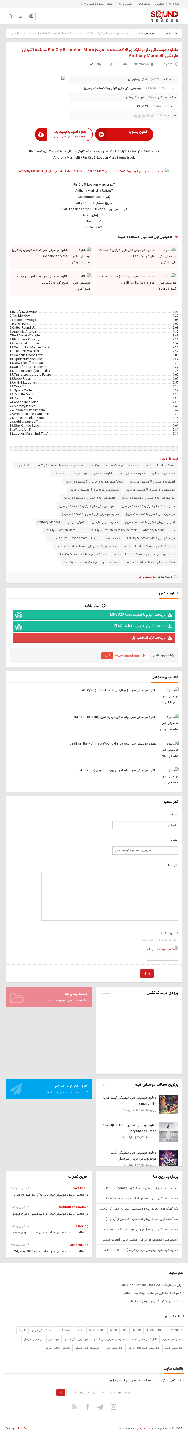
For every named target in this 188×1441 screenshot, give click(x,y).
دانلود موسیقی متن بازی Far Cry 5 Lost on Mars (144, 555)
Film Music (174, 1330)
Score (114, 1330)
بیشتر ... (105, 993)
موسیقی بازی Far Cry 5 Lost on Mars (114, 466)
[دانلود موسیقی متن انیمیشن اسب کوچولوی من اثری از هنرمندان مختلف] (168, 1159)
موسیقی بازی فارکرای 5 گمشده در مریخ (150, 490)
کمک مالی (144, 4)
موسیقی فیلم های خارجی (143, 1348)
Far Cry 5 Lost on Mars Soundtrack (113, 530)
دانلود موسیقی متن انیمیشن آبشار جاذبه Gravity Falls (142, 1198)
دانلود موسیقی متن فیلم (110, 1339)
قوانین (159, 4)
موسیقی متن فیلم (88, 1348)
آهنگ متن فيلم (42, 1330)
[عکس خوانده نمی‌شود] (161, 949)
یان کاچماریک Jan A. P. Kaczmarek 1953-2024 (150, 1285)
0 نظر (91, 64)
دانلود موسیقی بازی (132, 474)
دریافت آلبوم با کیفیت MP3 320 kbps (137, 614)
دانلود (22, 1330)
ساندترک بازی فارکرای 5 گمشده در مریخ (94, 490)
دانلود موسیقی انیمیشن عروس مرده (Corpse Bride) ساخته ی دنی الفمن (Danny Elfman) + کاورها (139, 1250)
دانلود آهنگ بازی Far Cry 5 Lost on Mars (149, 546)
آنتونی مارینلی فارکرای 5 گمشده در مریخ (150, 522)
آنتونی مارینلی (137, 79)
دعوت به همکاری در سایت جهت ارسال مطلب (152, 1293)
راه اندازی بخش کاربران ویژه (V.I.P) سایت (154, 1301)
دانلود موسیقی (103, 474)
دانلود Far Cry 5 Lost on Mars (64, 530)
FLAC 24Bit (154, 1330)
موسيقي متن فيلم (77, 1339)
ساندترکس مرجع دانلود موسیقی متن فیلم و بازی (164, 16)
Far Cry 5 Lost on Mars (160, 466)
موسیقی (58, 474)
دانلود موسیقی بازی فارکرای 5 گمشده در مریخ (90, 514)
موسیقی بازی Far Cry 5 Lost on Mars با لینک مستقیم (140, 538)
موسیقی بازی (146, 34)
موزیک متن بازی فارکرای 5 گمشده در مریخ (148, 498)
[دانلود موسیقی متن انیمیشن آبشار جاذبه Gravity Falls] (168, 1104)
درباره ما (174, 4)
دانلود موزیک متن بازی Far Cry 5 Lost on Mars (86, 546)
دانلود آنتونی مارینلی (105, 522)
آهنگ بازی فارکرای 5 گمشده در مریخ (152, 482)
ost (125, 1330)
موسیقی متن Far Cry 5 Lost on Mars (60, 466)
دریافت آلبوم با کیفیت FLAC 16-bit (139, 626)
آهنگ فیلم (64, 1330)
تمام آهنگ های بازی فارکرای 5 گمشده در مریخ (94, 482)
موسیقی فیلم (173, 1348)
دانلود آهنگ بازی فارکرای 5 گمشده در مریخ (148, 506)
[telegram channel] (100, 1407)
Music (137, 1330)
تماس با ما (126, 4)
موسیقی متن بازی (163, 474)
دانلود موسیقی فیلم (144, 1339)
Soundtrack (96, 1330)
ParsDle (23, 1429)
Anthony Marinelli (49, 522)
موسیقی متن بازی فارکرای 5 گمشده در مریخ (87, 506)
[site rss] (75, 1407)
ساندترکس (171, 34)
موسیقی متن (135, 97)
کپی (107, 655)
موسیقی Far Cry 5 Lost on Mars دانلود (74, 538)
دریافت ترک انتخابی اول (148, 637)
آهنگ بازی (22, 466)
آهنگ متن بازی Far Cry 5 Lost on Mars (150, 563)
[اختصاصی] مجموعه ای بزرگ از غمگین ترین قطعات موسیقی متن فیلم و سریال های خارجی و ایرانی (139, 1240)
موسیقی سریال (33, 1339)
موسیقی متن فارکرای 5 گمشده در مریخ (150, 514)
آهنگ (79, 1330)
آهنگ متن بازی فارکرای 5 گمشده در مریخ (89, 498)
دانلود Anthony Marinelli (159, 530)
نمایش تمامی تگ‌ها (58, 1348)
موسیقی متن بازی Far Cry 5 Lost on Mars (91, 563)
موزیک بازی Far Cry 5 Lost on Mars (83, 555)
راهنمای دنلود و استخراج (99, 4)
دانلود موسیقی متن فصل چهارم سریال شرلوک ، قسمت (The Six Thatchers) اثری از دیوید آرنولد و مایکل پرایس (139, 1229)
